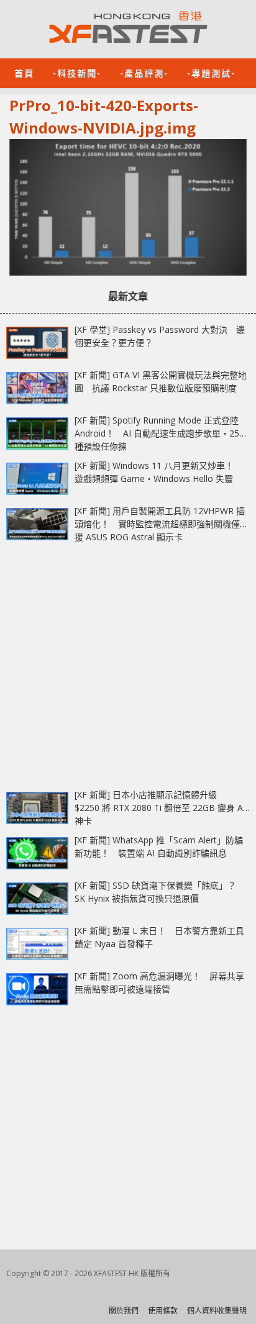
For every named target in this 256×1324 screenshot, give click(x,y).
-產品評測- (144, 72)
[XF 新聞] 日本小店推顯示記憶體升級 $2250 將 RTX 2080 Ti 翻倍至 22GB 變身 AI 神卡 (160, 808)
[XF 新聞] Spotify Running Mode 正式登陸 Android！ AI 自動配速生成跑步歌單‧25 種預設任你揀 (157, 433)
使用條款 (163, 1310)
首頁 (24, 72)
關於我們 (124, 1310)
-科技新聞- (77, 72)
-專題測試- (211, 72)
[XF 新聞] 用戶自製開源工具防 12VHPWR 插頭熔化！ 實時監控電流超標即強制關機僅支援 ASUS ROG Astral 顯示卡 (162, 524)
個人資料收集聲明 (217, 1310)
